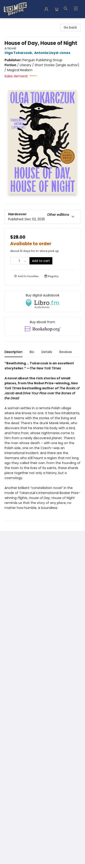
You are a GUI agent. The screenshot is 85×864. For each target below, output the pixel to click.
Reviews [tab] (65, 352)
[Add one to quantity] (25, 260)
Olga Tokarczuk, (19, 53)
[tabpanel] (42, 441)
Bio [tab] (32, 352)
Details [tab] (46, 352)
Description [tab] (13, 352)
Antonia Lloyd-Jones (52, 53)
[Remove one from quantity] (13, 260)
